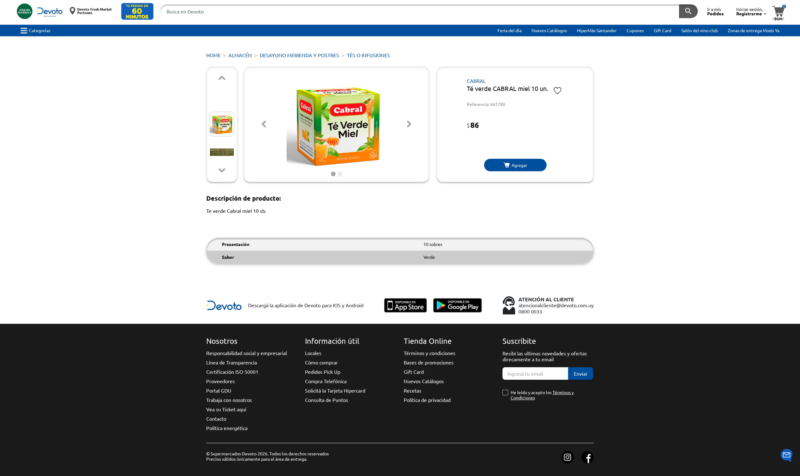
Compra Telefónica (326, 380)
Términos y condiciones (429, 352)
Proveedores (220, 380)
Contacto (216, 418)
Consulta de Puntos (326, 399)
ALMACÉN (240, 55)
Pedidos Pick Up (322, 371)
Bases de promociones (428, 362)
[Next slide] (222, 170)
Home (213, 55)
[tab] (333, 174)
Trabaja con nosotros (229, 399)
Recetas (412, 390)
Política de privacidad (427, 399)
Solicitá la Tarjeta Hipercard (335, 390)
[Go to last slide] (264, 124)
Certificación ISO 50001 (232, 371)
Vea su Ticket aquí (226, 409)
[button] (137, 11)
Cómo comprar (321, 362)
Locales (313, 352)
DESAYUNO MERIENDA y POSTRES (299, 55)
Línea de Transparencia (231, 362)
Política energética (227, 427)
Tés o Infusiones (368, 55)
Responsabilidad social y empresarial (246, 352)
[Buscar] (688, 11)
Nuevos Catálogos (424, 380)
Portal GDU (218, 390)
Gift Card (414, 371)
